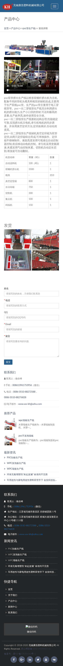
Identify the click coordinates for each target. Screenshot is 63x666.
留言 (7, 336)
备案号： (8, 654)
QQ (6, 312)
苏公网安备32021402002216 (35, 649)
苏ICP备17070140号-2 (24, 654)
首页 (6, 28)
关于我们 (12, 595)
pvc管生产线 (29, 28)
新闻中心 (12, 607)
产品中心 (15, 28)
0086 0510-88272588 (24, 392)
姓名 (6, 288)
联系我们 (12, 613)
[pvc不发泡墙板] (10, 439)
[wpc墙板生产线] (10, 424)
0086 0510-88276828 (15, 397)
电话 (7, 300)
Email (7, 324)
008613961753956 (22, 385)
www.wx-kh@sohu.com (30, 404)
